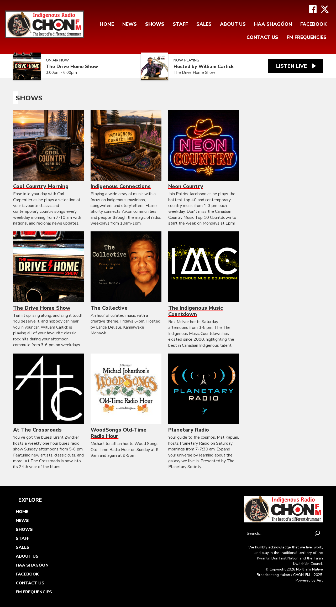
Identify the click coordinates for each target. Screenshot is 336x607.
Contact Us (262, 37)
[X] (325, 9)
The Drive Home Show (72, 66)
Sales (204, 24)
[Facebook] (313, 9)
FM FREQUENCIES (307, 37)
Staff (180, 24)
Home (107, 24)
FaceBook (313, 24)
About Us (233, 24)
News (129, 24)
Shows (154, 24)
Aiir (319, 580)
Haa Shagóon (273, 24)
